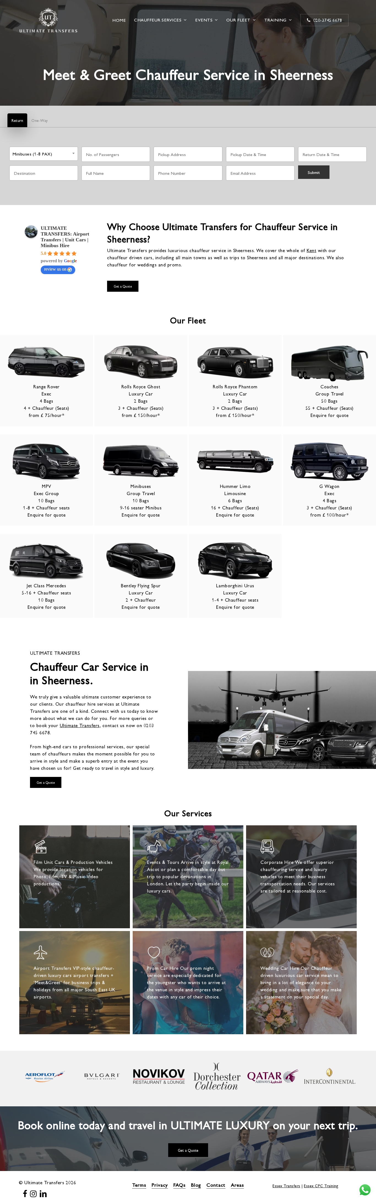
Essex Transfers (286, 1185)
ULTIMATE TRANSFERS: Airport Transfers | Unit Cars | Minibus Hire (65, 236)
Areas (237, 1184)
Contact (215, 1184)
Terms (139, 1184)
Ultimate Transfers (80, 725)
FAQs (179, 1184)
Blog (196, 1184)
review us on (55, 269)
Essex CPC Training (321, 1185)
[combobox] (43, 154)
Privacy (160, 1184)
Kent (311, 250)
